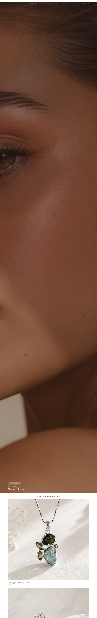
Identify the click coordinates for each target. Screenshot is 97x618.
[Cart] (88, 3)
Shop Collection (14, 483)
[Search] (83, 3)
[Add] (87, 579)
